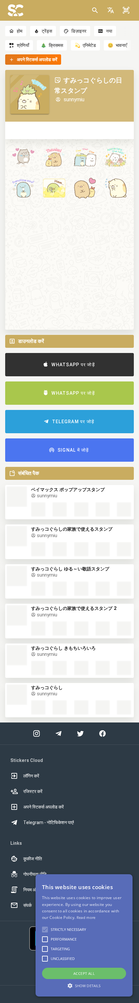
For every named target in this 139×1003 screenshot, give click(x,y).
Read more (86, 917)
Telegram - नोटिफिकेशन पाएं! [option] (48, 822)
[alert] (84, 935)
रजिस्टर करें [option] (32, 791)
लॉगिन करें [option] (31, 775)
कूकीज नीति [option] (32, 858)
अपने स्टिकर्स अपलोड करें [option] (43, 807)
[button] (110, 10)
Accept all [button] (84, 973)
